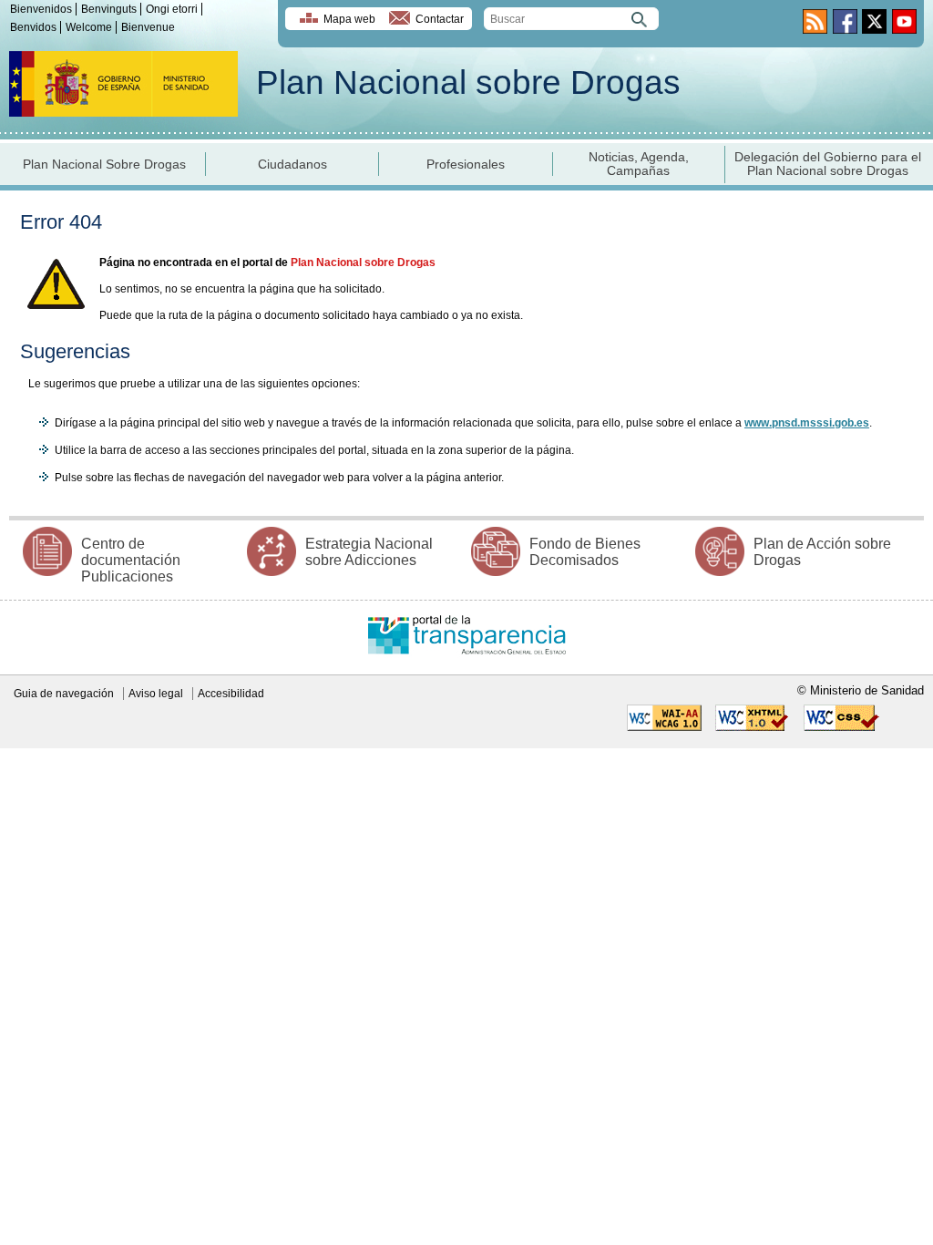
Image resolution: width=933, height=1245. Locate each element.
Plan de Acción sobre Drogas (822, 552)
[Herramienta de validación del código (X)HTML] (752, 727)
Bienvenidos (41, 9)
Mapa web (349, 19)
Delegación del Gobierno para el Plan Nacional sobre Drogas (827, 164)
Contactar (439, 19)
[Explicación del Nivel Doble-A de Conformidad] (664, 727)
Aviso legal (155, 693)
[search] (571, 18)
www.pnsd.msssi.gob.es (806, 423)
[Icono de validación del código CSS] (841, 727)
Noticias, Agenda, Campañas (639, 164)
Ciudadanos (292, 164)
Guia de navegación (64, 693)
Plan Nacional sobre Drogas (468, 82)
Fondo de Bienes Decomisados (585, 552)
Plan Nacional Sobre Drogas (104, 164)
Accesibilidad (231, 693)
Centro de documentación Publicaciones (130, 560)
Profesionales (465, 164)
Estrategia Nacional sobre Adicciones (369, 552)
